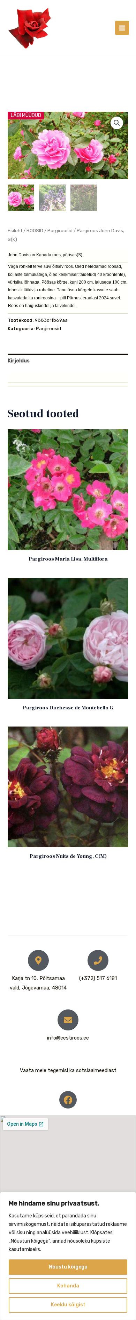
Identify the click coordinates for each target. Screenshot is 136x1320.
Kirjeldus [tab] (19, 360)
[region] (68, 1256)
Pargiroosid (60, 230)
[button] (117, 123)
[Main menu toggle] (122, 28)
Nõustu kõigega (68, 1267)
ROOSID (35, 230)
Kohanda (68, 1286)
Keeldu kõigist (68, 1305)
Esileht (15, 230)
